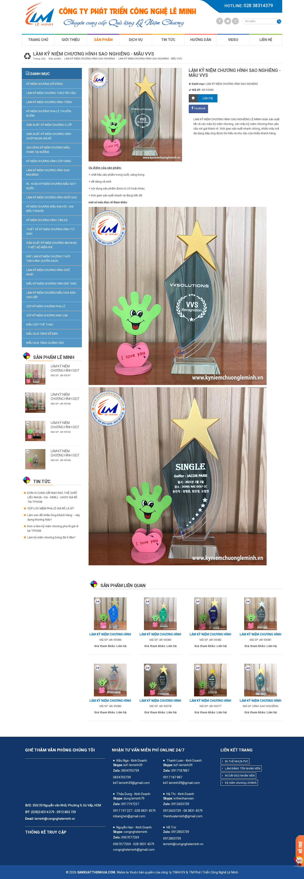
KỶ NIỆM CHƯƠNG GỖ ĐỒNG (44, 83)
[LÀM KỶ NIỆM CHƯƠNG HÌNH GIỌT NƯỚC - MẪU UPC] (35, 402)
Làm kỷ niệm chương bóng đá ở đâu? (51, 537)
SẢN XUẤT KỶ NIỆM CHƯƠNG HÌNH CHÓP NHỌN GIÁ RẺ (48, 136)
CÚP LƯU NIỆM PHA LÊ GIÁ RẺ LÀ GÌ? (50, 508)
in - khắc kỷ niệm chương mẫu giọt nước (51, 186)
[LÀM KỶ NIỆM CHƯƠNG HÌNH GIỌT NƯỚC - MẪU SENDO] (35, 430)
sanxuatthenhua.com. (96, 872)
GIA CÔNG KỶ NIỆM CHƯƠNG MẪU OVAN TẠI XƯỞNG (48, 150)
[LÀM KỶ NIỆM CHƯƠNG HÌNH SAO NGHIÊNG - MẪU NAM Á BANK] (210, 613)
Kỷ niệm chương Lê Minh (240, 782)
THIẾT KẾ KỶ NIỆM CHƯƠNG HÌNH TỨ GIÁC (50, 231)
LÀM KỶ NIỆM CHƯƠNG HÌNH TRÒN (49, 102)
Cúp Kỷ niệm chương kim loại (47, 315)
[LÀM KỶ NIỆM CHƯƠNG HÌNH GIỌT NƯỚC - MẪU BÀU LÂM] (35, 459)
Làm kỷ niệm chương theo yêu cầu (51, 93)
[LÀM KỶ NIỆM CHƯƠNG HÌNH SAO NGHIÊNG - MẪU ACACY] (160, 680)
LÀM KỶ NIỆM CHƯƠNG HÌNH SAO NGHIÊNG (48, 172)
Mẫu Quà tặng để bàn (42, 333)
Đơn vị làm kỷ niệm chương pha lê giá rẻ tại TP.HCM (52, 528)
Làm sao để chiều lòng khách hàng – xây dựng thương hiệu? (53, 517)
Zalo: (117, 770)
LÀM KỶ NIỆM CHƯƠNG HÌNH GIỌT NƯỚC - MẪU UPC (65, 399)
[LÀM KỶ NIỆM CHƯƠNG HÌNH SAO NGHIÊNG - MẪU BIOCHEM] (110, 680)
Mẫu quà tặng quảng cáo (45, 342)
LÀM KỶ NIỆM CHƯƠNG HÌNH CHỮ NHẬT (48, 272)
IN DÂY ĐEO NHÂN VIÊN (239, 775)
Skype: (118, 765)
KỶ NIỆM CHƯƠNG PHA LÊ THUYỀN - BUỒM (49, 113)
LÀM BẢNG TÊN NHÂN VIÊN (241, 768)
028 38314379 (258, 5)
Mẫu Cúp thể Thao (39, 324)
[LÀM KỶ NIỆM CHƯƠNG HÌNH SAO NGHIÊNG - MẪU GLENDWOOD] (260, 613)
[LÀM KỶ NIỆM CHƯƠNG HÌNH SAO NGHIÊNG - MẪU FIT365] (210, 680)
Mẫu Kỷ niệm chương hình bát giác (51, 283)
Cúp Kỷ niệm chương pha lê (45, 306)
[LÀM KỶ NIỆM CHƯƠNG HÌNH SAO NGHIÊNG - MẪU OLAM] (160, 613)
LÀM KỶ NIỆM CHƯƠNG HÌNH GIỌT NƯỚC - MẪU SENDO (65, 427)
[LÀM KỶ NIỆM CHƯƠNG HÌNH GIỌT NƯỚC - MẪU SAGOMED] (35, 374)
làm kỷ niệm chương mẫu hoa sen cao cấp (50, 295)
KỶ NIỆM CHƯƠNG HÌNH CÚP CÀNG (48, 161)
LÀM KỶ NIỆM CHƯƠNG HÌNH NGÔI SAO (51, 197)
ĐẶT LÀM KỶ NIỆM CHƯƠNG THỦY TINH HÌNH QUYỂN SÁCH (48, 258)
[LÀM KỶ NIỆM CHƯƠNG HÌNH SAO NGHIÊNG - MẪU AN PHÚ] (260, 680)
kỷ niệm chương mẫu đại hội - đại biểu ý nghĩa (49, 209)
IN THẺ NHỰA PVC (235, 761)
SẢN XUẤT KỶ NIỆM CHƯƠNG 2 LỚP (49, 124)
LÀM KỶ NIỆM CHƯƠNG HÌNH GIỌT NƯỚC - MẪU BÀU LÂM (66, 455)
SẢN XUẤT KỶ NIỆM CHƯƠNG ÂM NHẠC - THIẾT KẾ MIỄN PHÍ (51, 245)
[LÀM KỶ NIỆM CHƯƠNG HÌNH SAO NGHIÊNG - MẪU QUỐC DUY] (110, 613)
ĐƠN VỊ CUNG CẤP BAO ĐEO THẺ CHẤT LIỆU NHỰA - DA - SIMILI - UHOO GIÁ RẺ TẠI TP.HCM (52, 497)
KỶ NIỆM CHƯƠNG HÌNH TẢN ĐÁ (46, 220)
